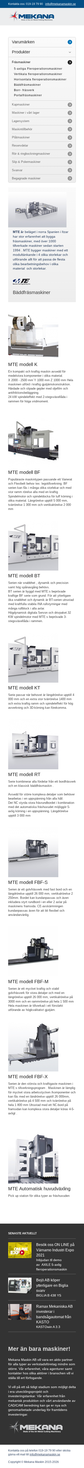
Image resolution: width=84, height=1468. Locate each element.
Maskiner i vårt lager (25, 112)
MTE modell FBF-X (28, 1076)
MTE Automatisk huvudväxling (39, 1188)
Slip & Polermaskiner (26, 162)
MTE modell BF (24, 472)
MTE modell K (22, 364)
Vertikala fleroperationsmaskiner (38, 74)
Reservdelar (20, 145)
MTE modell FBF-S (28, 882)
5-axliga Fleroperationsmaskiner (38, 68)
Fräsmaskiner (21, 62)
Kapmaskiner (21, 104)
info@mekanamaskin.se (60, 4)
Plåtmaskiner (21, 137)
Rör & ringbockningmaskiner (31, 153)
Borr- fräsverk (24, 90)
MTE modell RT (24, 774)
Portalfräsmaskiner (28, 95)
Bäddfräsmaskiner (27, 84)
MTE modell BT (24, 575)
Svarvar (17, 170)
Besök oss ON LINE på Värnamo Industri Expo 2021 (55, 1250)
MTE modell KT (24, 687)
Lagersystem (20, 121)
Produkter (21, 52)
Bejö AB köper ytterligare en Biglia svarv (52, 1285)
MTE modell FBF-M (28, 981)
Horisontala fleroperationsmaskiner (40, 79)
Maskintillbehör (22, 129)
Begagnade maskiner (26, 178)
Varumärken (23, 42)
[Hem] (31, 13)
